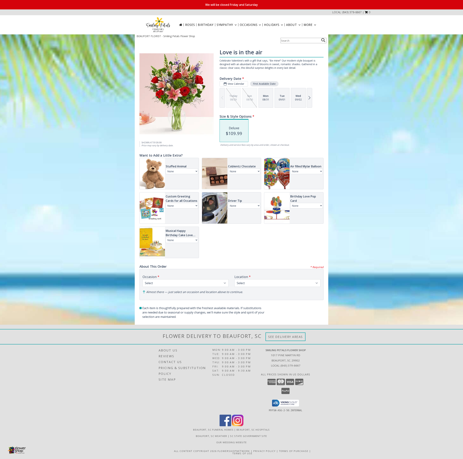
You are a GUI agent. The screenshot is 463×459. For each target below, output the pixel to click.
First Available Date (264, 83)
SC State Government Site (248, 436)
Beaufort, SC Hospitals (253, 429)
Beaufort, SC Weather (211, 436)
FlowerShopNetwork (234, 451)
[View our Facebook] (225, 425)
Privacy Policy (264, 451)
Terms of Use (242, 453)
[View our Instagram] (237, 425)
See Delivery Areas (285, 337)
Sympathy (225, 25)
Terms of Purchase (293, 451)
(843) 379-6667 (352, 12)
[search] (323, 40)
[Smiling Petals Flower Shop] (158, 25)
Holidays (271, 25)
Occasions (248, 25)
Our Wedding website (231, 442)
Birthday (205, 25)
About (291, 25)
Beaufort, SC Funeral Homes (213, 429)
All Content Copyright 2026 (195, 451)
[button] (367, 12)
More (308, 25)
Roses (190, 25)
